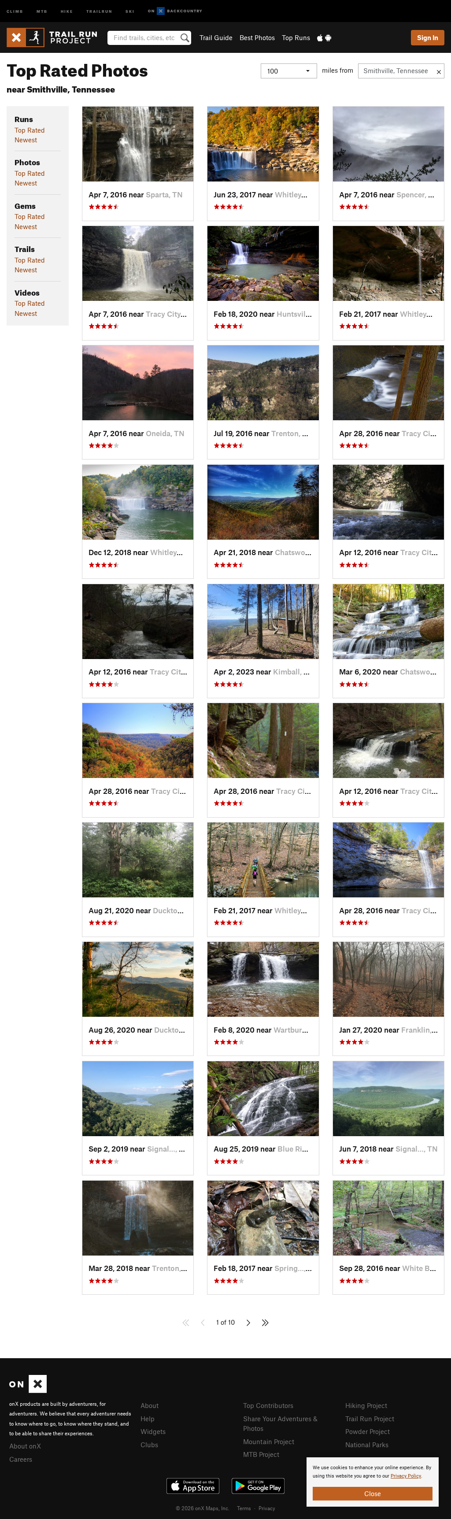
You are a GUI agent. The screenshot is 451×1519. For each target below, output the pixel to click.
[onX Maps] (28, 1390)
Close (372, 1493)
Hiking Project (366, 1405)
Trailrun (99, 11)
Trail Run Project (369, 1419)
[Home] (56, 37)
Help (147, 1419)
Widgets (153, 1431)
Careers (20, 1459)
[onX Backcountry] (175, 11)
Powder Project (367, 1431)
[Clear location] (439, 71)
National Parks (366, 1445)
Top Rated (30, 130)
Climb (15, 11)
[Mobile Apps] (324, 37)
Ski (130, 11)
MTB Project (261, 1454)
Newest (26, 140)
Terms (244, 1508)
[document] (373, 1481)
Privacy (267, 1508)
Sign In (427, 37)
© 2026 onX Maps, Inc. (202, 1508)
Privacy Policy (406, 1476)
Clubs (149, 1445)
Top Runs (296, 37)
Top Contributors (268, 1405)
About (149, 1405)
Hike (67, 11)
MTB (42, 11)
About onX (25, 1446)
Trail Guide (216, 37)
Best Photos (257, 37)
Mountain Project (268, 1441)
